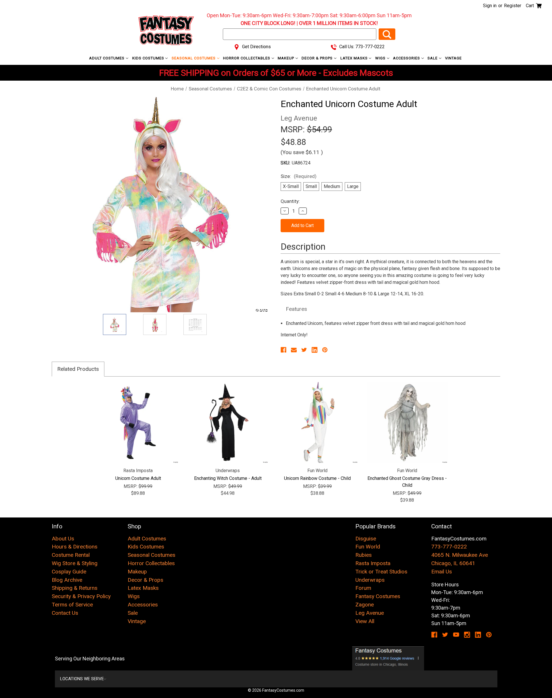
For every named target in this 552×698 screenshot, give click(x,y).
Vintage (453, 58)
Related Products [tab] (78, 369)
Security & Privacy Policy (81, 596)
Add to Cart (138, 422)
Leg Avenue (369, 613)
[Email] (294, 349)
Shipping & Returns (74, 588)
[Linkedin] (314, 349)
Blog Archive (67, 580)
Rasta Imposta (372, 563)
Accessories (407, 58)
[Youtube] (456, 635)
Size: (299, 176)
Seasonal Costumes (194, 58)
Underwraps (370, 580)
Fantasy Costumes (377, 596)
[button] (388, 658)
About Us (63, 538)
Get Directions (256, 46)
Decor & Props (318, 58)
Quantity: (290, 201)
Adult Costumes (107, 58)
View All (364, 621)
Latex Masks (354, 58)
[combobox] (299, 34)
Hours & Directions (74, 546)
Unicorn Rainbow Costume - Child (317, 478)
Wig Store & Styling (74, 563)
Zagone (364, 604)
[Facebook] (283, 349)
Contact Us (65, 613)
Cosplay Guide (69, 571)
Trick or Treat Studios (381, 571)
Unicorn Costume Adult (138, 478)
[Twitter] (304, 349)
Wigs (381, 58)
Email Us (441, 571)
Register (512, 5)
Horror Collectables (247, 58)
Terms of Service (72, 604)
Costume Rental (71, 555)
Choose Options (227, 422)
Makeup (286, 58)
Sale (433, 58)
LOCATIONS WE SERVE (82, 678)
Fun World (367, 546)
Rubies (363, 555)
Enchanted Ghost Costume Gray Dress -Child (407, 482)
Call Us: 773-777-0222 (361, 46)
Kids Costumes (148, 58)
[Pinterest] (325, 349)
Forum (363, 588)
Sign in (490, 5)
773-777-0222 (449, 546)
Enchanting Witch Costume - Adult (228, 478)
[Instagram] (467, 635)
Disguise (365, 538)
